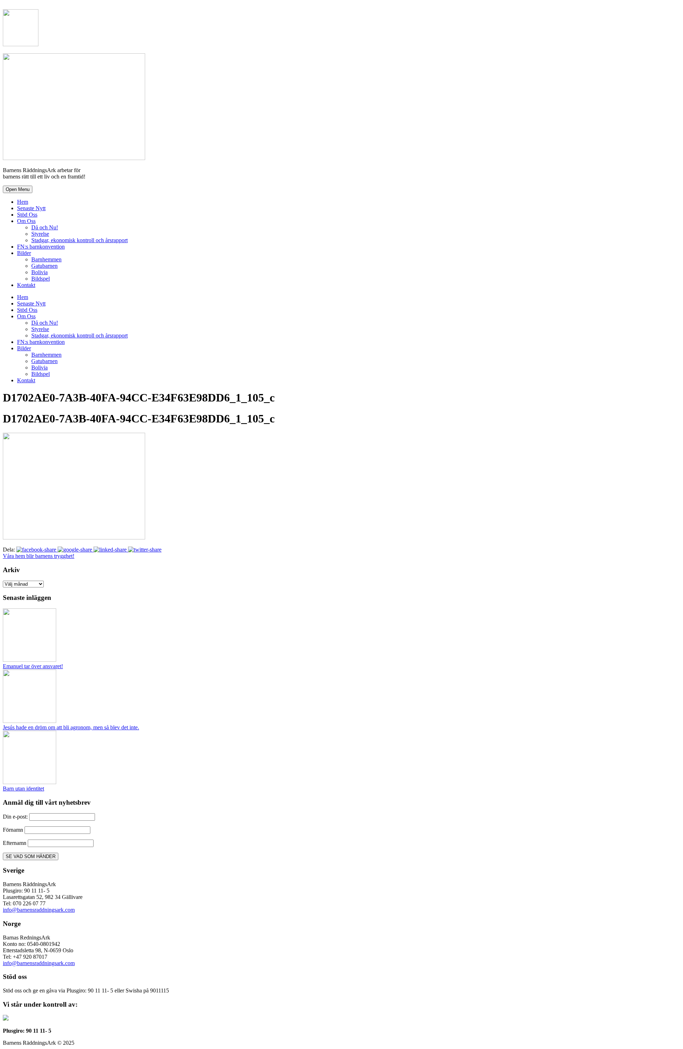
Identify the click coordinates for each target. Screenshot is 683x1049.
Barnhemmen (46, 259)
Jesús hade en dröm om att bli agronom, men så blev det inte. (71, 727)
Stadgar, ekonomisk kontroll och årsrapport (79, 240)
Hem (22, 202)
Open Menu (18, 189)
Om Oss (26, 221)
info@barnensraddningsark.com (39, 910)
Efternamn (14, 843)
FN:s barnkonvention (41, 247)
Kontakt (26, 285)
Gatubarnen (44, 266)
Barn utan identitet (23, 789)
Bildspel (40, 279)
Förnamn (13, 830)
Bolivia (39, 272)
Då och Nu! (44, 227)
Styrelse (40, 234)
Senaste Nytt (31, 208)
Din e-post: (16, 817)
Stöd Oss (27, 215)
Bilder (24, 253)
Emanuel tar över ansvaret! (33, 666)
